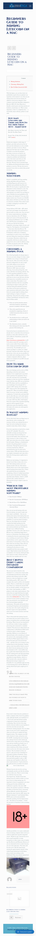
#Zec (16, 673)
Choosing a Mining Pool (17, 84)
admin (20, 879)
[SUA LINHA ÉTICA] (18, 5)
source (13, 137)
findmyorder (16, 596)
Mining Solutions (15, 81)
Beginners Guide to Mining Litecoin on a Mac (15, 910)
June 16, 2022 (13, 708)
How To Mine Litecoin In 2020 (19, 87)
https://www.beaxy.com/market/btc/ (16, 340)
